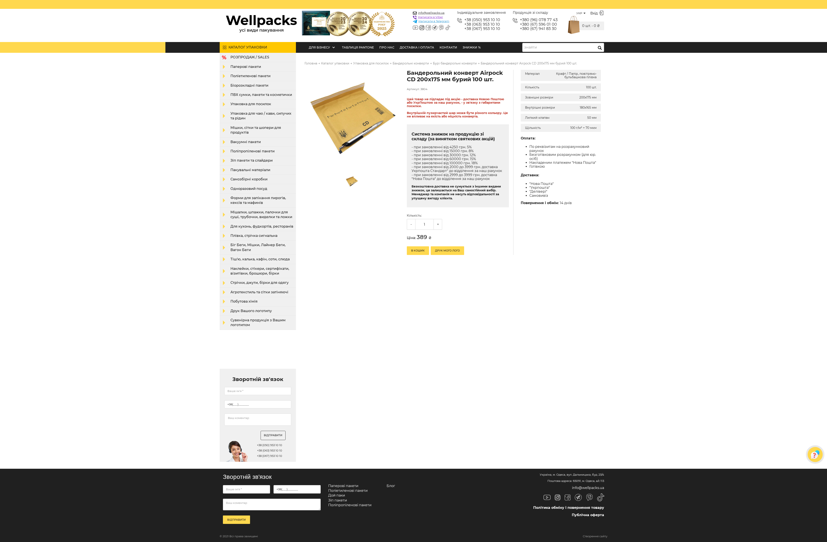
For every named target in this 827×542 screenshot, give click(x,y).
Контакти (448, 47)
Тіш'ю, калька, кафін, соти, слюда (260, 259)
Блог (391, 486)
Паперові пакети (245, 67)
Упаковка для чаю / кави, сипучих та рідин (260, 115)
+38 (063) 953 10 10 (482, 24)
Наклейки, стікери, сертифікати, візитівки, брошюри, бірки (259, 271)
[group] (353, 119)
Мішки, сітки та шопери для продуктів (255, 130)
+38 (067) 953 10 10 (482, 29)
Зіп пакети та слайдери (251, 160)
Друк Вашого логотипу (251, 311)
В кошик (418, 250)
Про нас (386, 47)
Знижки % (472, 47)
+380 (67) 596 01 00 (538, 24)
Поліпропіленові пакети (252, 151)
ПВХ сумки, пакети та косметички (261, 95)
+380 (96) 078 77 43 (539, 20)
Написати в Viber (430, 17)
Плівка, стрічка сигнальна (253, 236)
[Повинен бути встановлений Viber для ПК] (441, 28)
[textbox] (531, 47)
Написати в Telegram (433, 21)
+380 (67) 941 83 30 (538, 29)
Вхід (594, 13)
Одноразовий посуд (248, 189)
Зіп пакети (337, 500)
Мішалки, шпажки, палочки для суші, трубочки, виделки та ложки (261, 214)
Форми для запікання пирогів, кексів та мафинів (258, 200)
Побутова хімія (244, 301)
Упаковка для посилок (250, 104)
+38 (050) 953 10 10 (482, 20)
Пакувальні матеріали (250, 170)
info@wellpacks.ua (431, 12)
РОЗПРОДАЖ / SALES (249, 57)
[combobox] (563, 47)
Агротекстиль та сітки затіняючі (259, 292)
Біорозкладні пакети (249, 85)
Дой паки (336, 495)
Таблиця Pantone (358, 47)
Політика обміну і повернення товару (568, 508)
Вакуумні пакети (245, 142)
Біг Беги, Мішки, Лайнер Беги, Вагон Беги (258, 247)
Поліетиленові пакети (250, 76)
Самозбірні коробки (248, 179)
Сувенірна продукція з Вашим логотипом (258, 322)
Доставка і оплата (417, 47)
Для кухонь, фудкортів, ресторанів (261, 226)
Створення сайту (595, 536)
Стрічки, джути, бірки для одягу (259, 283)
